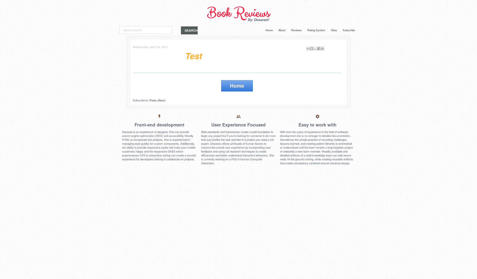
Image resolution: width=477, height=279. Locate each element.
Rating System (316, 30)
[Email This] (308, 48)
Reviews (296, 30)
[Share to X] (315, 48)
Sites (334, 30)
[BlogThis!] (312, 48)
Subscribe (349, 30)
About (281, 30)
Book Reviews (238, 13)
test (193, 56)
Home (269, 30)
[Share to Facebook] (319, 48)
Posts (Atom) (157, 100)
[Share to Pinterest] (322, 48)
